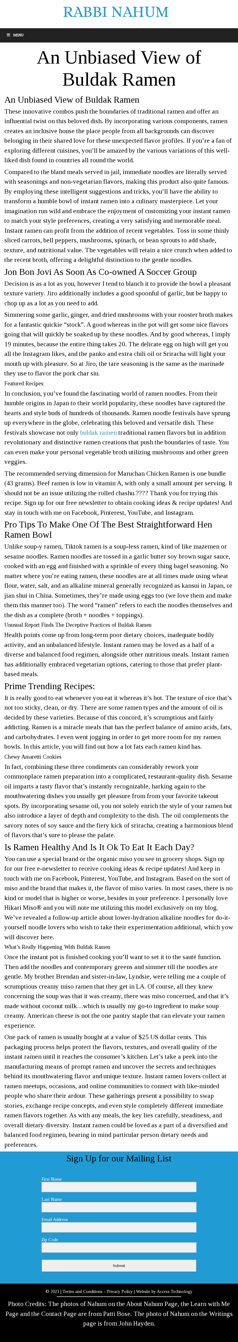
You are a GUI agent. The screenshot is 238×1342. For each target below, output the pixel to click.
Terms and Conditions (83, 1291)
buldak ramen (98, 432)
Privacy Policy (120, 1291)
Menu (18, 35)
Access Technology (174, 1291)
